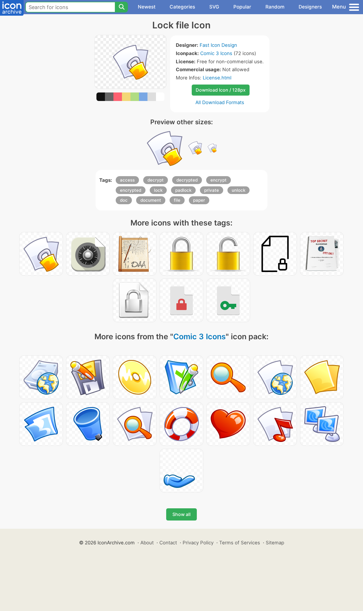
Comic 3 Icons (216, 53)
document (150, 200)
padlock (183, 190)
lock (158, 190)
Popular (242, 7)
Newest (146, 7)
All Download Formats (219, 102)
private (211, 190)
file (177, 200)
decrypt (155, 180)
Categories (182, 7)
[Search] (121, 7)
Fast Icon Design (218, 45)
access (127, 180)
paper (199, 200)
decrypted (187, 180)
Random (274, 7)
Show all (181, 514)
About (147, 542)
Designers (310, 7)
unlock (238, 190)
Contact (168, 542)
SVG (214, 7)
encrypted (130, 190)
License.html (217, 78)
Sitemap (275, 542)
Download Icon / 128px (221, 90)
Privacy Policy (198, 542)
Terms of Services (239, 542)
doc (124, 200)
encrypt (218, 180)
